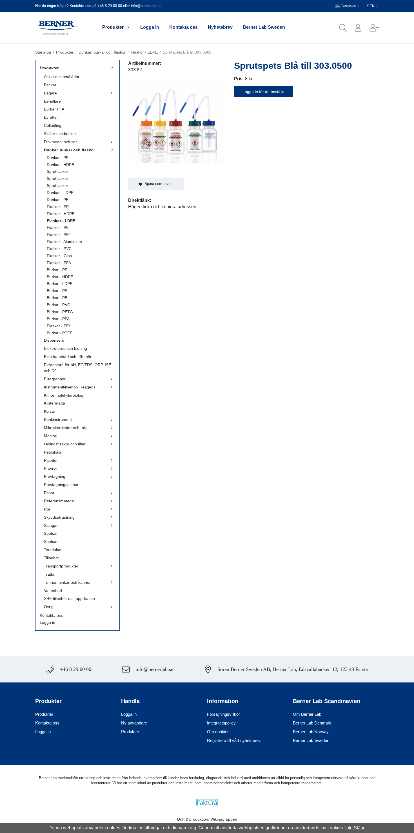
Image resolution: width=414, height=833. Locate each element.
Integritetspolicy (221, 723)
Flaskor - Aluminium (64, 241)
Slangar (51, 525)
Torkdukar (53, 549)
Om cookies (218, 731)
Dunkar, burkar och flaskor (69, 150)
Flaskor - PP (58, 206)
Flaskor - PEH (59, 326)
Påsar (49, 492)
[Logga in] (354, 28)
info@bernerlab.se (146, 6)
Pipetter (51, 460)
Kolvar (49, 411)
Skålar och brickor (60, 133)
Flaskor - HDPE (60, 213)
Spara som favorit (157, 184)
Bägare (50, 93)
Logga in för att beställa (263, 91)
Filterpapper (55, 379)
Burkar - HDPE (60, 277)
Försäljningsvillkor (223, 714)
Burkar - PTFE (59, 333)
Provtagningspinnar (61, 484)
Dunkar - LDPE (60, 192)
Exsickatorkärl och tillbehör (68, 356)
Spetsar (51, 533)
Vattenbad (53, 590)
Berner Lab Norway (311, 731)
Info (349, 827)
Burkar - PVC (58, 304)
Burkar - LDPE (59, 283)
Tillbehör (51, 558)
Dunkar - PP (57, 157)
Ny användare (134, 723)
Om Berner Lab (307, 714)
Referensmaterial (59, 501)
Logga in (149, 27)
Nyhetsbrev (220, 27)
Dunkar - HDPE (60, 164)
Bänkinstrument (58, 419)
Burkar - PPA (58, 319)
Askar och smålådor (61, 76)
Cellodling (52, 125)
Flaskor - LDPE (61, 220)
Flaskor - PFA (59, 262)
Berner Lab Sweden (264, 27)
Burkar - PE (57, 297)
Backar (50, 85)
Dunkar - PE (57, 199)
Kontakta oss (183, 27)
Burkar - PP (57, 270)
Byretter (51, 117)
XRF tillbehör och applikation (69, 598)
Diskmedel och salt (60, 142)
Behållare (52, 101)
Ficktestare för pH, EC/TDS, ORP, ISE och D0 (77, 368)
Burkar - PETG (60, 312)
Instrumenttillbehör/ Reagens (69, 387)
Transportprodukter (61, 566)
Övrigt (49, 606)
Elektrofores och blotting (65, 348)
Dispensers (54, 340)
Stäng (360, 827)
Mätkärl (50, 436)
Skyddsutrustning (59, 517)
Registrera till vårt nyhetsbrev (234, 740)
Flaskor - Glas (59, 255)
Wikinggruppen (223, 819)
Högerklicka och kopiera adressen (162, 206)
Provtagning (54, 476)
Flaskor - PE (58, 227)
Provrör (50, 468)
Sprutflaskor (57, 171)
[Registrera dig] (370, 27)
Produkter (113, 27)
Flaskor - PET (59, 234)
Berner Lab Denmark (312, 723)
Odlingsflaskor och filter (65, 444)
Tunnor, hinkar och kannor (67, 582)
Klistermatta (54, 403)
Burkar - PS (57, 290)
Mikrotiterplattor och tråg (66, 427)
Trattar (50, 574)
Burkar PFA (54, 109)
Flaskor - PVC (59, 248)
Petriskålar (53, 452)
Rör (47, 509)
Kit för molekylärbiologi (64, 395)
